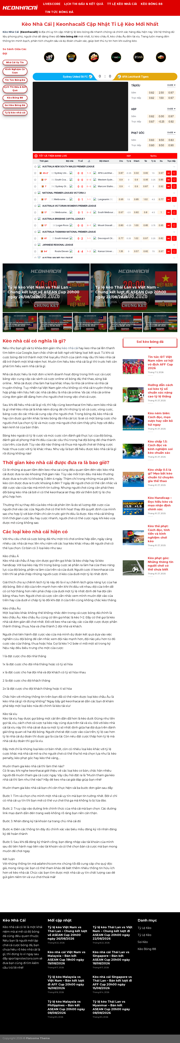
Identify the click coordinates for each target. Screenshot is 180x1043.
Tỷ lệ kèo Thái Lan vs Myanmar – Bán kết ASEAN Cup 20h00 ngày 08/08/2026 (111, 1007)
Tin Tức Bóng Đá (59, 12)
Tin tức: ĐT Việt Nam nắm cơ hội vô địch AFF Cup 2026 (160, 362)
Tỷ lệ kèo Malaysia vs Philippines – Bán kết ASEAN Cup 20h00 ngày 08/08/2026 (159, 324)
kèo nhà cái (70, 348)
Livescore (51, 4)
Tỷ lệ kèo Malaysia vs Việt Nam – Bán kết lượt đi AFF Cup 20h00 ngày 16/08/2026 (90, 324)
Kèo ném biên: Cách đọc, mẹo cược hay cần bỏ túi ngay (160, 418)
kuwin (7, 885)
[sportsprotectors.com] (20, 8)
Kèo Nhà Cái (11, 32)
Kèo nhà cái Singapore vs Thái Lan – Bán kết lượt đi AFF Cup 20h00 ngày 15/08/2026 (125, 324)
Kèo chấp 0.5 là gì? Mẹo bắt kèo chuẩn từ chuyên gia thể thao (160, 475)
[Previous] (45, 61)
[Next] (165, 61)
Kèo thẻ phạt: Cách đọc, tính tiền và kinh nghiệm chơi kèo (159, 533)
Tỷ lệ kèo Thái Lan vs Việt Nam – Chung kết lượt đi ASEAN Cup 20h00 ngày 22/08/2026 (130, 292)
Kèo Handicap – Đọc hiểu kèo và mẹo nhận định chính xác (160, 503)
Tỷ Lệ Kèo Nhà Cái (122, 4)
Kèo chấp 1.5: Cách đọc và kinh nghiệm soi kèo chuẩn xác (160, 447)
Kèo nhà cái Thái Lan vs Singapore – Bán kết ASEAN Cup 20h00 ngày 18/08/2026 (54, 324)
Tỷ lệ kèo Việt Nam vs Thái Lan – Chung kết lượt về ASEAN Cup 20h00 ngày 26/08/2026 (43, 292)
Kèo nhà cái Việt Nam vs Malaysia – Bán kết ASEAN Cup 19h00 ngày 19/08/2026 (20, 324)
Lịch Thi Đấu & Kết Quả (83, 4)
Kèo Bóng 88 (151, 4)
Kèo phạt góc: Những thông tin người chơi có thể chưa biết (160, 563)
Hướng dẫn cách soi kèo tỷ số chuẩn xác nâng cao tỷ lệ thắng (160, 390)
